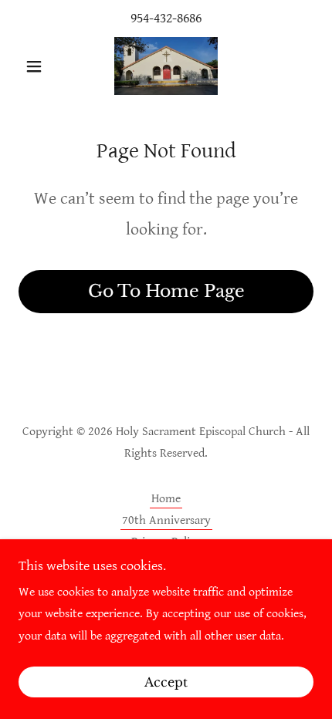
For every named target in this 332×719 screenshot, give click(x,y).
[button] (41, 66)
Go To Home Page (166, 291)
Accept (166, 682)
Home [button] (166, 498)
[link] (165, 66)
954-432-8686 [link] (166, 18)
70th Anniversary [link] (166, 520)
